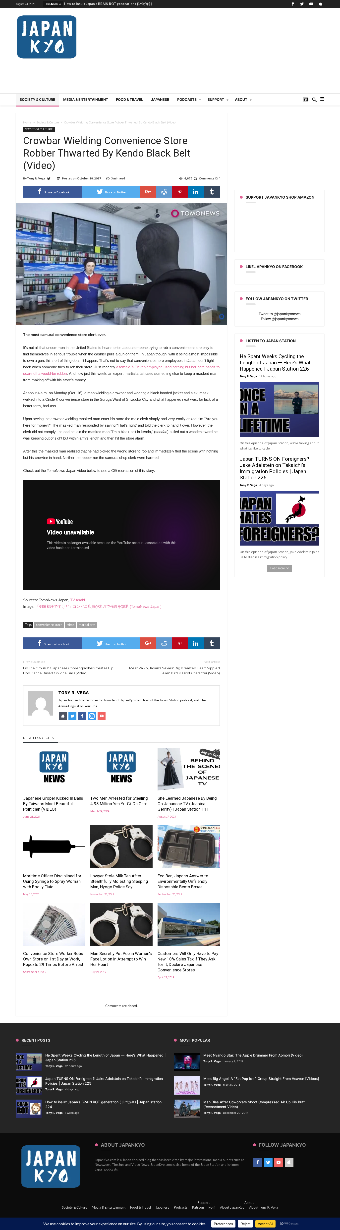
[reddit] (164, 192)
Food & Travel (140, 1207)
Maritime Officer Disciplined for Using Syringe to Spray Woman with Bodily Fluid (52, 881)
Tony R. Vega (36, 178)
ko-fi (212, 1207)
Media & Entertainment (108, 1207)
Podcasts (180, 1207)
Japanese (162, 1207)
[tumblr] (212, 192)
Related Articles (38, 738)
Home (27, 122)
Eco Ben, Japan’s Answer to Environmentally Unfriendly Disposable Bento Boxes (183, 881)
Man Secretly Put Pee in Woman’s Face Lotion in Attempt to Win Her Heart (121, 959)
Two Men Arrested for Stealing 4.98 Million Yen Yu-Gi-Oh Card (119, 801)
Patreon (198, 1207)
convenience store (49, 625)
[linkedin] (196, 192)
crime (70, 625)
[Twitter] (302, 4)
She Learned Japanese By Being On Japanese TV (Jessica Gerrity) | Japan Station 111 (187, 804)
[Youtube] (311, 4)
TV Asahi (77, 600)
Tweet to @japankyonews (279, 314)
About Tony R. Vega (263, 1207)
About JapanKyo (232, 1207)
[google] (148, 192)
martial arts (87, 625)
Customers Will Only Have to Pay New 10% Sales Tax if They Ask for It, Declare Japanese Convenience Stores (188, 961)
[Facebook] (293, 4)
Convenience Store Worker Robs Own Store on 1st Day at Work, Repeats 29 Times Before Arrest (53, 959)
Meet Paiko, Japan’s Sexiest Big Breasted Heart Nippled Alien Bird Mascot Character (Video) (174, 667)
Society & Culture (48, 122)
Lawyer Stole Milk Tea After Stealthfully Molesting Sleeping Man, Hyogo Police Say (119, 881)
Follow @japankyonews (279, 319)
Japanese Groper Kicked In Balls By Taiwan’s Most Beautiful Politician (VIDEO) (53, 804)
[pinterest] (180, 192)
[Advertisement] (233, 53)
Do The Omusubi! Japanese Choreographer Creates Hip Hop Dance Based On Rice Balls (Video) (68, 667)
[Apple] (320, 4)
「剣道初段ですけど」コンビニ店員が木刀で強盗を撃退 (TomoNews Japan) (98, 606)
